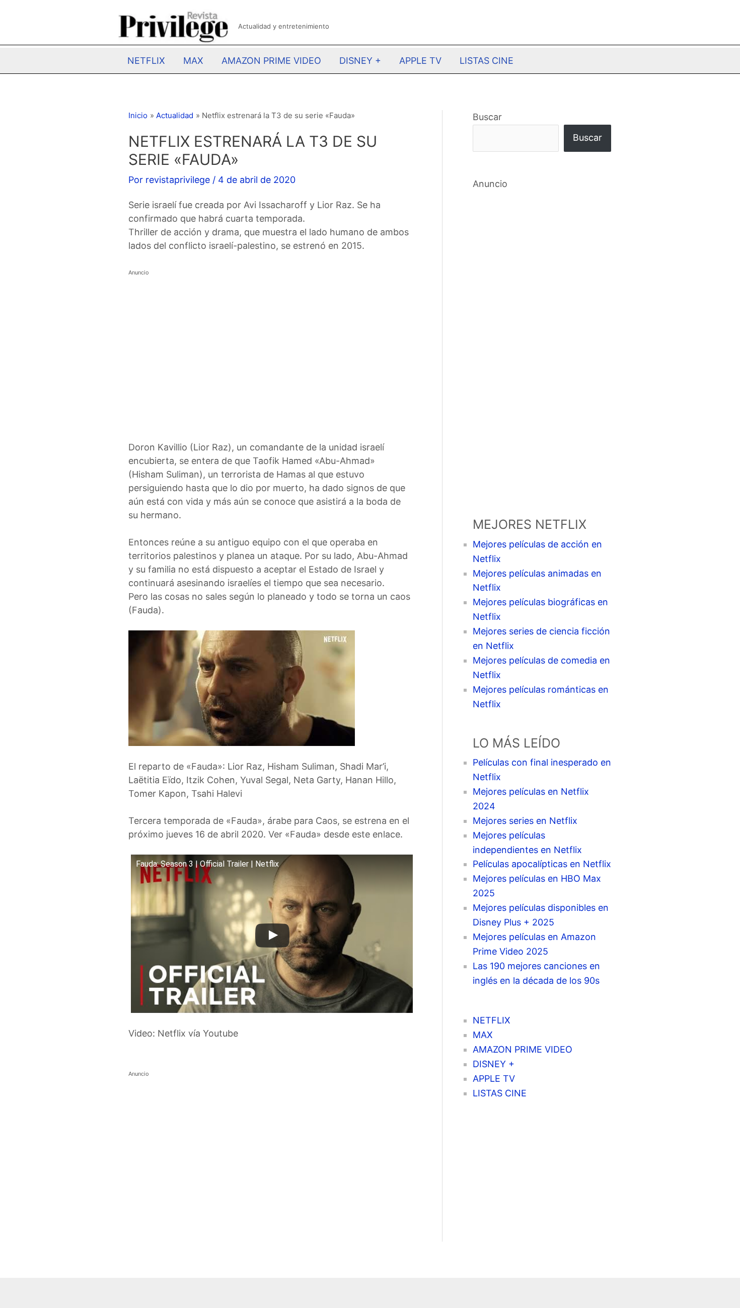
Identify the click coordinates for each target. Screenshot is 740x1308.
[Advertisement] (270, 349)
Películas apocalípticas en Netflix (542, 864)
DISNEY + (360, 60)
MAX (193, 60)
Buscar (487, 117)
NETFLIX (146, 60)
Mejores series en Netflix (525, 820)
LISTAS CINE (486, 60)
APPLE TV (420, 60)
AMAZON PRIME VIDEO (271, 60)
